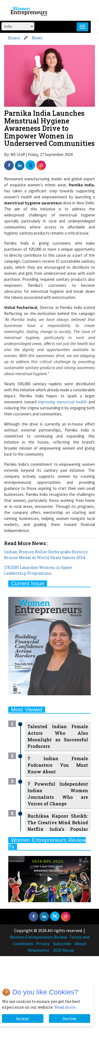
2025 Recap (63, 950)
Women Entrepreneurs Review (38, 937)
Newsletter (38, 950)
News (37, 37)
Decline (69, 1018)
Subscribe (62, 943)
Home (14, 37)
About (80, 943)
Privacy (43, 943)
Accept (22, 1018)
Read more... (66, 1007)
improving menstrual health (62, 401)
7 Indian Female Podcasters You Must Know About (58, 765)
